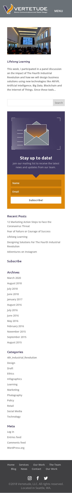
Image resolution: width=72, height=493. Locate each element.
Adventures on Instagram (22, 251)
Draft (10, 368)
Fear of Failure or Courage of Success (29, 231)
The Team (55, 464)
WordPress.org (15, 447)
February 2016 (15, 326)
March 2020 (14, 278)
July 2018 (12, 288)
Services (24, 464)
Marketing (13, 389)
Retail (10, 405)
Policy (10, 400)
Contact (36, 469)
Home (11, 464)
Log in (10, 431)
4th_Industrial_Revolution (22, 357)
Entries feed (14, 437)
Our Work (39, 464)
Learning (12, 384)
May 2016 (12, 321)
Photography (14, 395)
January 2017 (14, 299)
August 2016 (14, 304)
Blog (13, 469)
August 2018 (14, 283)
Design (11, 363)
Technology (13, 416)
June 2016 (13, 315)
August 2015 (14, 342)
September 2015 (16, 337)
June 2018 (13, 294)
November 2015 (16, 331)
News (24, 469)
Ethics (10, 373)
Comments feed (16, 442)
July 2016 (12, 310)
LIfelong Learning (18, 61)
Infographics (14, 379)
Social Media (14, 411)
